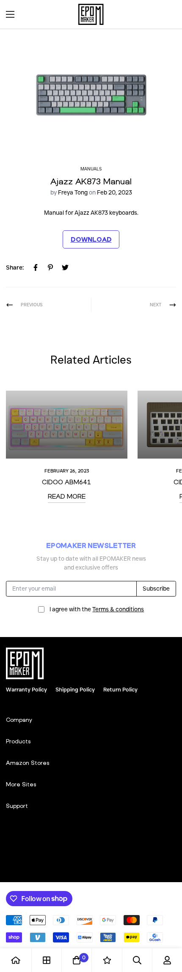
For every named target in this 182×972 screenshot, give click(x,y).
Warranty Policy (26, 689)
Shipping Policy (75, 689)
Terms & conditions (118, 609)
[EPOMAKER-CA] (91, 14)
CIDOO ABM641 (66, 482)
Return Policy (120, 689)
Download (91, 239)
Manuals (91, 169)
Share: (15, 267)
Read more (66, 496)
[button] (166, 14)
